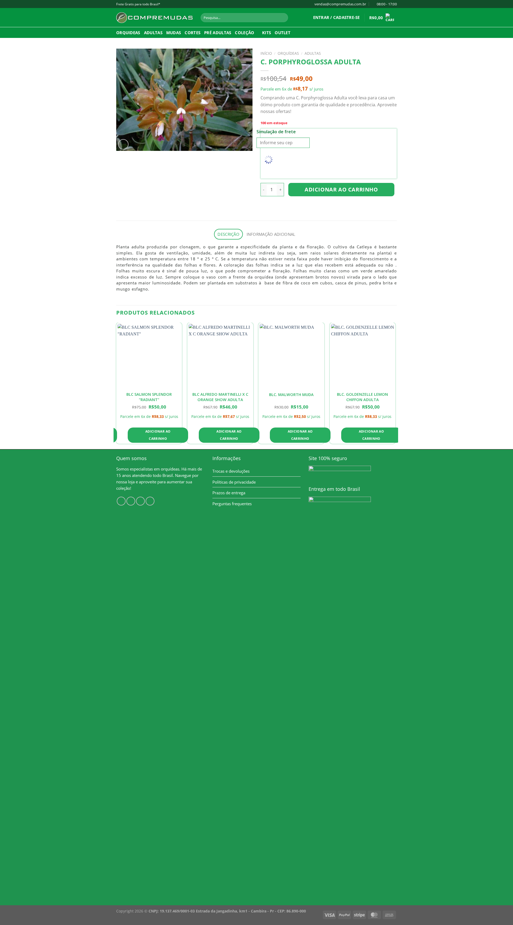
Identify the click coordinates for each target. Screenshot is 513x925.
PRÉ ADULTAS (217, 32)
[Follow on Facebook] (121, 501)
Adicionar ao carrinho (341, 189)
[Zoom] (123, 144)
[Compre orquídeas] (154, 17)
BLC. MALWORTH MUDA (291, 394)
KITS (266, 32)
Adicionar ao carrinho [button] (157, 435)
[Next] (395, 385)
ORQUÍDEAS (288, 53)
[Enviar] (283, 17)
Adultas (313, 53)
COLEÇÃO (244, 32)
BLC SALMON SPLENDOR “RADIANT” (149, 397)
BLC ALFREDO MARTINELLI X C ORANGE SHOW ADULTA (220, 397)
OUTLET (282, 32)
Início (266, 53)
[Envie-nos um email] (150, 501)
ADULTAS (153, 32)
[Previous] (116, 385)
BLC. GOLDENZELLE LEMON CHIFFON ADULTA (362, 397)
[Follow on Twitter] (140, 501)
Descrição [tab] (228, 234)
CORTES (192, 32)
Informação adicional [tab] (271, 234)
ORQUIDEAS (128, 32)
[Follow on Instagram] (130, 501)
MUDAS (173, 32)
